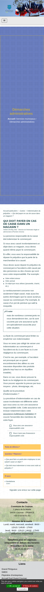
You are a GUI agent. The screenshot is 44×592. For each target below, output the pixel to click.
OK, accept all (14, 586)
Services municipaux (25, 119)
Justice (23, 211)
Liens (22, 563)
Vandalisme (10, 481)
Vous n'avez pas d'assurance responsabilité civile (22, 434)
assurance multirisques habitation (18, 414)
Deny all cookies (30, 586)
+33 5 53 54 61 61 (22, 515)
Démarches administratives (22, 122)
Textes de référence (12, 447)
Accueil (11, 119)
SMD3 (4, 572)
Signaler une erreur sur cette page (25, 490)
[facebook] (22, 555)
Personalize (22, 589)
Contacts (22, 502)
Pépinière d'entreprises (12, 575)
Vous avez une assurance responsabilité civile (21, 426)
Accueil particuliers (10, 211)
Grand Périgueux (9, 569)
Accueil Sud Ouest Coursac (14, 578)
